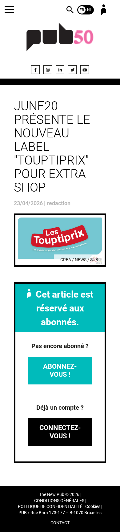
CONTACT (60, 523)
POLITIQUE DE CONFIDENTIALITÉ (50, 506)
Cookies (92, 506)
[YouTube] (84, 69)
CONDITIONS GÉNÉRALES (59, 500)
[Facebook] (35, 69)
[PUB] (60, 40)
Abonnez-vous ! (60, 370)
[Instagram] (47, 69)
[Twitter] (72, 69)
